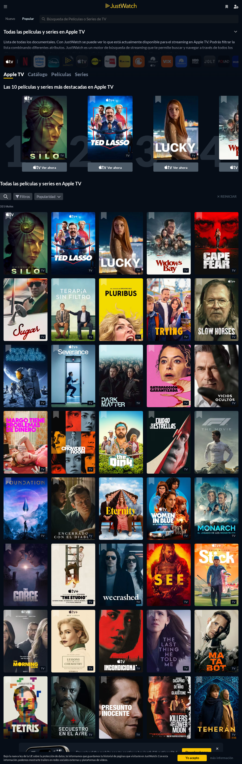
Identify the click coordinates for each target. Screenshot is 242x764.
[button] (44, 134)
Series (81, 74)
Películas (61, 74)
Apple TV (14, 74)
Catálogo (38, 74)
